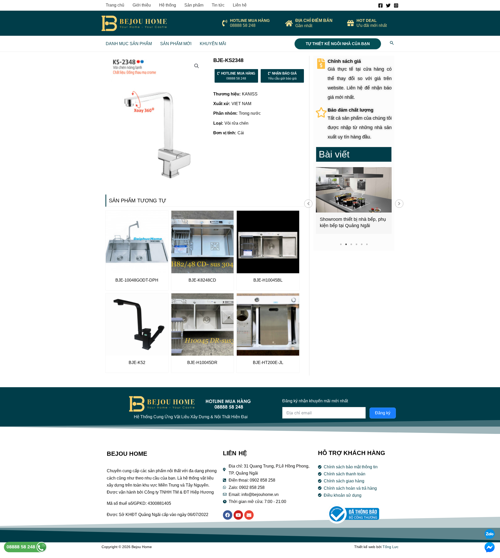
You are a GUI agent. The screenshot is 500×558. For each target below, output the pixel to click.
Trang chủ (115, 5)
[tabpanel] (354, 200)
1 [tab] (341, 244)
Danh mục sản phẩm (129, 43)
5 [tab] (361, 244)
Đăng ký (382, 413)
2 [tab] (346, 244)
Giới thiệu (142, 5)
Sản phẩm (193, 5)
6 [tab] (367, 244)
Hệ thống (167, 5)
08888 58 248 (21, 546)
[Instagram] (396, 5)
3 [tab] (351, 244)
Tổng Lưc (390, 547)
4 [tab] (356, 244)
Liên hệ (240, 5)
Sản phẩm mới (175, 43)
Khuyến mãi (213, 43)
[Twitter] (388, 5)
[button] (308, 203)
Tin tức (218, 5)
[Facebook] (380, 5)
